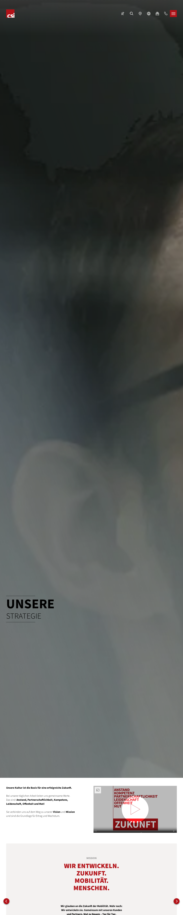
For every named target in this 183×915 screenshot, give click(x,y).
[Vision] (6, 901)
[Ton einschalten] (123, 14)
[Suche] (132, 14)
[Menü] (173, 13)
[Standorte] (140, 14)
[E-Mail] (157, 14)
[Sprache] (149, 14)
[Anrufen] (166, 14)
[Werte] (177, 901)
